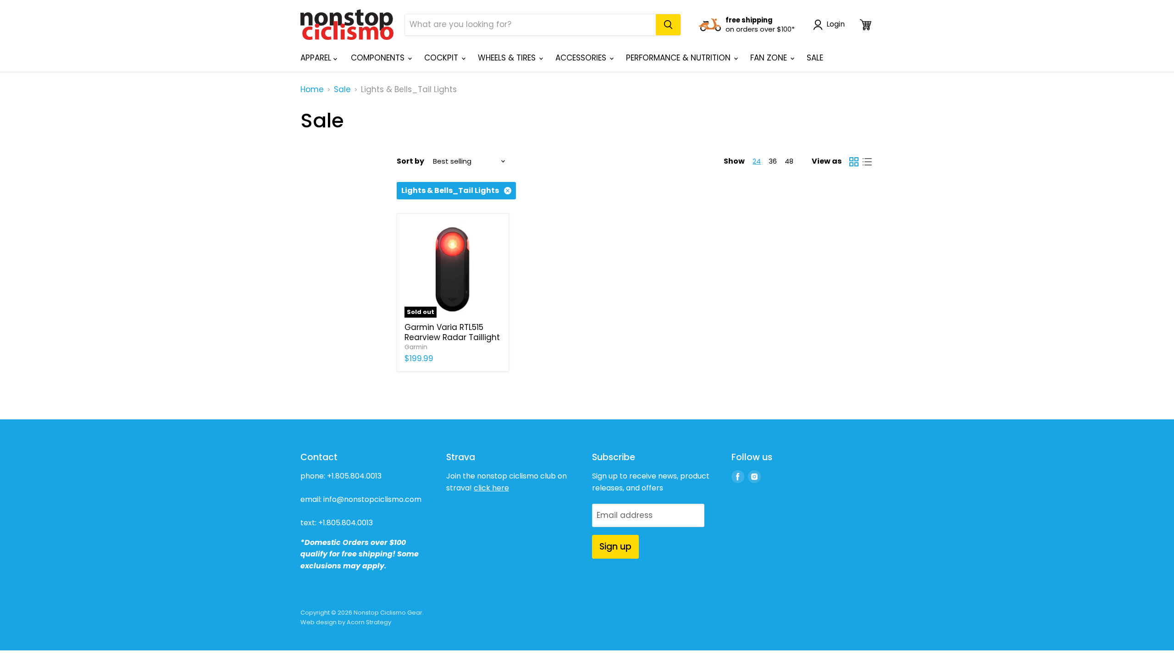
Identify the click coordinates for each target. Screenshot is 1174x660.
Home (312, 89)
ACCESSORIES (582, 57)
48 (789, 161)
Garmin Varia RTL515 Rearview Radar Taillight (452, 332)
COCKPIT (442, 57)
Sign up (615, 546)
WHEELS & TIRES (508, 57)
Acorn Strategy (369, 622)
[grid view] (854, 161)
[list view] (867, 161)
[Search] (668, 24)
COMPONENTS (379, 57)
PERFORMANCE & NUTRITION (679, 57)
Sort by (410, 161)
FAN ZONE (769, 57)
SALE (815, 57)
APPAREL (316, 57)
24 (757, 161)
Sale (342, 89)
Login (835, 24)
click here (491, 488)
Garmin (415, 347)
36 (773, 161)
